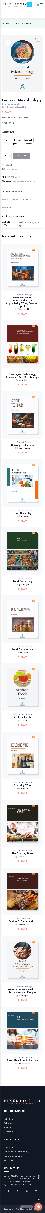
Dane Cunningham (13, 103)
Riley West (23, 516)
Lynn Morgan (23, 584)
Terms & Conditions (13, 1156)
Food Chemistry (23, 513)
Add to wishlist (8, 42)
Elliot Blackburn (24, 1063)
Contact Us (9, 1131)
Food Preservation (22, 649)
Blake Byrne (24, 995)
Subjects (8, 1123)
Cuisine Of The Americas (22, 921)
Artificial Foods (22, 717)
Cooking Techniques (22, 445)
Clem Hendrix (24, 309)
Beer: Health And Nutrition (22, 1060)
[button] (38, 40)
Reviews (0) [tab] (26, 200)
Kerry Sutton (24, 380)
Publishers (8, 1119)
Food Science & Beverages (24, 181)
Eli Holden (24, 720)
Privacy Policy (10, 1160)
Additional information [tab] (12, 192)
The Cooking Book (22, 853)
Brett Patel (24, 652)
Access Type (8, 132)
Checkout (8, 1147)
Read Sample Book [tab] (10, 200)
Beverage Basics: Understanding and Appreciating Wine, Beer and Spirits (22, 302)
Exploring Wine (22, 785)
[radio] (13, 140)
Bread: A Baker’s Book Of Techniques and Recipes (22, 991)
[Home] (3, 23)
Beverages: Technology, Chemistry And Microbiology (22, 376)
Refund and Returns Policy (16, 1151)
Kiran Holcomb (24, 856)
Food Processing (22, 581)
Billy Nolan (23, 788)
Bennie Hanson (23, 448)
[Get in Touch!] (38, 1207)
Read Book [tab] (6, 208)
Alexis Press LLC (19, 107)
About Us (8, 1127)
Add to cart (21, 156)
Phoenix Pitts (23, 924)
